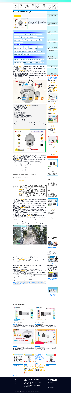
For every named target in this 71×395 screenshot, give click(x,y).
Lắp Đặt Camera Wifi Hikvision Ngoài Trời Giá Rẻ (52, 24)
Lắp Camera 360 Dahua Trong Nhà (52, 68)
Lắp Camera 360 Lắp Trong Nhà (52, 60)
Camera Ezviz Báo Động (28, 51)
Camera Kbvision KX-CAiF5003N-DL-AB (40, 322)
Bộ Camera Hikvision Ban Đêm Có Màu (39, 62)
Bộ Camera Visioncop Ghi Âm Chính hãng (27, 62)
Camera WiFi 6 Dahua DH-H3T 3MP (29, 363)
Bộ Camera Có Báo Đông (51, 26)
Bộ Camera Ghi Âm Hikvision (17, 62)
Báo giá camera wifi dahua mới (18, 54)
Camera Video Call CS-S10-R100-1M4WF (52, 168)
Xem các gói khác (15, 375)
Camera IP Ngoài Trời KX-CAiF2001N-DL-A (52, 101)
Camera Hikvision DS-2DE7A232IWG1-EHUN (49, 363)
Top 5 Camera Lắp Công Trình (28, 34)
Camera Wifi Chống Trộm (26, 54)
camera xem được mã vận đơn (18, 39)
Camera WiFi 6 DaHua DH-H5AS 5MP (39, 361)
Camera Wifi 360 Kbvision (51, 50)
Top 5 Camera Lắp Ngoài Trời (30, 37)
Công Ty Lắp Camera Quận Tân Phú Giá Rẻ (52, 279)
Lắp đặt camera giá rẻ (25, 283)
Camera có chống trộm (51, 37)
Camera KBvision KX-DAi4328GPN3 (51, 144)
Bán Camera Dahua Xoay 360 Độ (52, 71)
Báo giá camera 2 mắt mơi (17, 40)
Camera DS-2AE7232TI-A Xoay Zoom (23, 12)
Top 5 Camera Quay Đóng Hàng (18, 42)
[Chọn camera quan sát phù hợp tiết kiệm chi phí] (57, 7)
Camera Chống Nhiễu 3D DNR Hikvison (52, 16)
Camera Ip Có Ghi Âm (50, 21)
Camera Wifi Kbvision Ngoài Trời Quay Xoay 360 (20, 48)
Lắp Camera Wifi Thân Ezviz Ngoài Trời (52, 52)
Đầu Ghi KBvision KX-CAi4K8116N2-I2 (51, 123)
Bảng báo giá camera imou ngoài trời (37, 34)
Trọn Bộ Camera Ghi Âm (28, 59)
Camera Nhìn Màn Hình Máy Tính (52, 42)
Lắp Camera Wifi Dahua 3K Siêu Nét (37, 51)
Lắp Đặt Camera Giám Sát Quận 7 (52, 263)
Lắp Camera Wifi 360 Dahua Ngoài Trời (32, 48)
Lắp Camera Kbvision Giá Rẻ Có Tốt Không (52, 295)
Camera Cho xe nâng (50, 29)
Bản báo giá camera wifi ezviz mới (18, 34)
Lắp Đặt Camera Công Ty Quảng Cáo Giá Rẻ (37, 282)
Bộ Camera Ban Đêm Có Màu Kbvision (19, 59)
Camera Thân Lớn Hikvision (51, 18)
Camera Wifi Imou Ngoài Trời (51, 54)
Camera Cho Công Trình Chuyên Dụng (52, 40)
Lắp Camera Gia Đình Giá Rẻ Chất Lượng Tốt (52, 248)
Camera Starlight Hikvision (51, 13)
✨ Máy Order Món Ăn (50, 231)
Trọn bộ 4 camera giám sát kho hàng (34, 283)
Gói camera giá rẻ (16, 352)
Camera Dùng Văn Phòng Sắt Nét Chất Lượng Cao (52, 80)
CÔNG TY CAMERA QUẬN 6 (17, 1)
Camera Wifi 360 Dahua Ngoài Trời (52, 73)
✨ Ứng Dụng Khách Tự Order (52, 230)
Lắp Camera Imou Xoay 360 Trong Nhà (52, 64)
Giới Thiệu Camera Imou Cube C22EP (25, 282)
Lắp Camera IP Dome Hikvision (52, 11)
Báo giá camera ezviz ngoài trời (37, 39)
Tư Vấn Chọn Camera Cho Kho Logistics (52, 32)
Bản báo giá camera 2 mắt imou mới (28, 39)
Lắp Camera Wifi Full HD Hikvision (52, 45)
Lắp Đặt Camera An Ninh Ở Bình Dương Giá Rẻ (36, 281)
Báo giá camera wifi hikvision (25, 40)
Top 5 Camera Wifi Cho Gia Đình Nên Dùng (53, 48)
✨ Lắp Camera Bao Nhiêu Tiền (52, 232)
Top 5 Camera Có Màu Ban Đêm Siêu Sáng (19, 37)
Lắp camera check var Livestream (39, 37)
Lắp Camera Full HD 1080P (51, 56)
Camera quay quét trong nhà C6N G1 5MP (53, 179)
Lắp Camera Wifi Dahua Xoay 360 (52, 66)
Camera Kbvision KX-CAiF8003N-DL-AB (18, 322)
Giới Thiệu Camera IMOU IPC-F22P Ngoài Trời (23, 281)
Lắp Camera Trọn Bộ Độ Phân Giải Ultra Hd (37, 59)
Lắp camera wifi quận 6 (51, 382)
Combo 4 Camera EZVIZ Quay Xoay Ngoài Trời (52, 207)
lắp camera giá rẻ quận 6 (52, 387)
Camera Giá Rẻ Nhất (50, 34)
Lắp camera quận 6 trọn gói (52, 383)
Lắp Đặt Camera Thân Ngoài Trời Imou (19, 51)
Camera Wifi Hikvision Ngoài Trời (52, 58)
